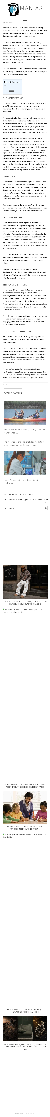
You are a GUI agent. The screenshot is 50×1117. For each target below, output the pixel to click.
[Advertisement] (25, 537)
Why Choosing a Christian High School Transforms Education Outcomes (25, 827)
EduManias (25, 8)
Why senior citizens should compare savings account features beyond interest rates (25, 786)
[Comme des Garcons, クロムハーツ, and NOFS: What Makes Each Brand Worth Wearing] (25, 598)
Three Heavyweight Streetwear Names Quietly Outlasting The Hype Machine (25, 1011)
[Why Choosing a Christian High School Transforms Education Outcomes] (25, 823)
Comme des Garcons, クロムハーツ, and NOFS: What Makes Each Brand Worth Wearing (25, 602)
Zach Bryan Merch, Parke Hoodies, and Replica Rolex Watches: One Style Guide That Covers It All (25, 1046)
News (11, 385)
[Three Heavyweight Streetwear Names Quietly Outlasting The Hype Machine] (25, 837)
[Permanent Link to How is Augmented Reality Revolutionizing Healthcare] (25, 452)
